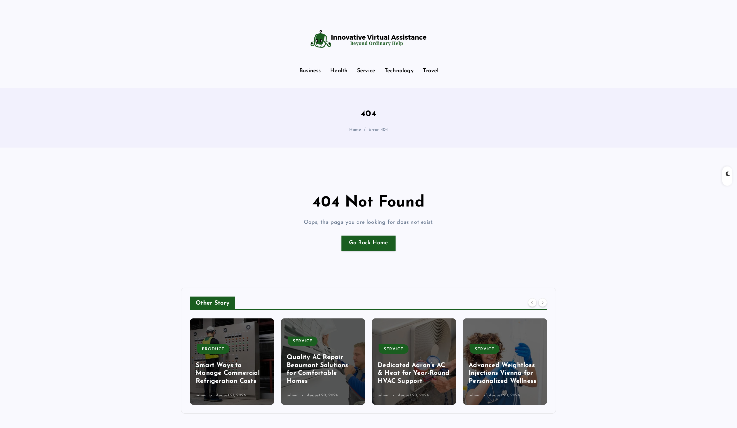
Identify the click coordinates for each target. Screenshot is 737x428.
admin (202, 395)
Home (355, 130)
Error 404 (378, 130)
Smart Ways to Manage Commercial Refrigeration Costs (228, 373)
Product (213, 349)
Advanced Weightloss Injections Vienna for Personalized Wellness (502, 373)
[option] (232, 361)
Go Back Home (368, 243)
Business (310, 71)
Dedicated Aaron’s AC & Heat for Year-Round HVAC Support (413, 373)
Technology (399, 71)
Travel (430, 71)
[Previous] (532, 302)
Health (338, 71)
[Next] (542, 302)
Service (366, 71)
